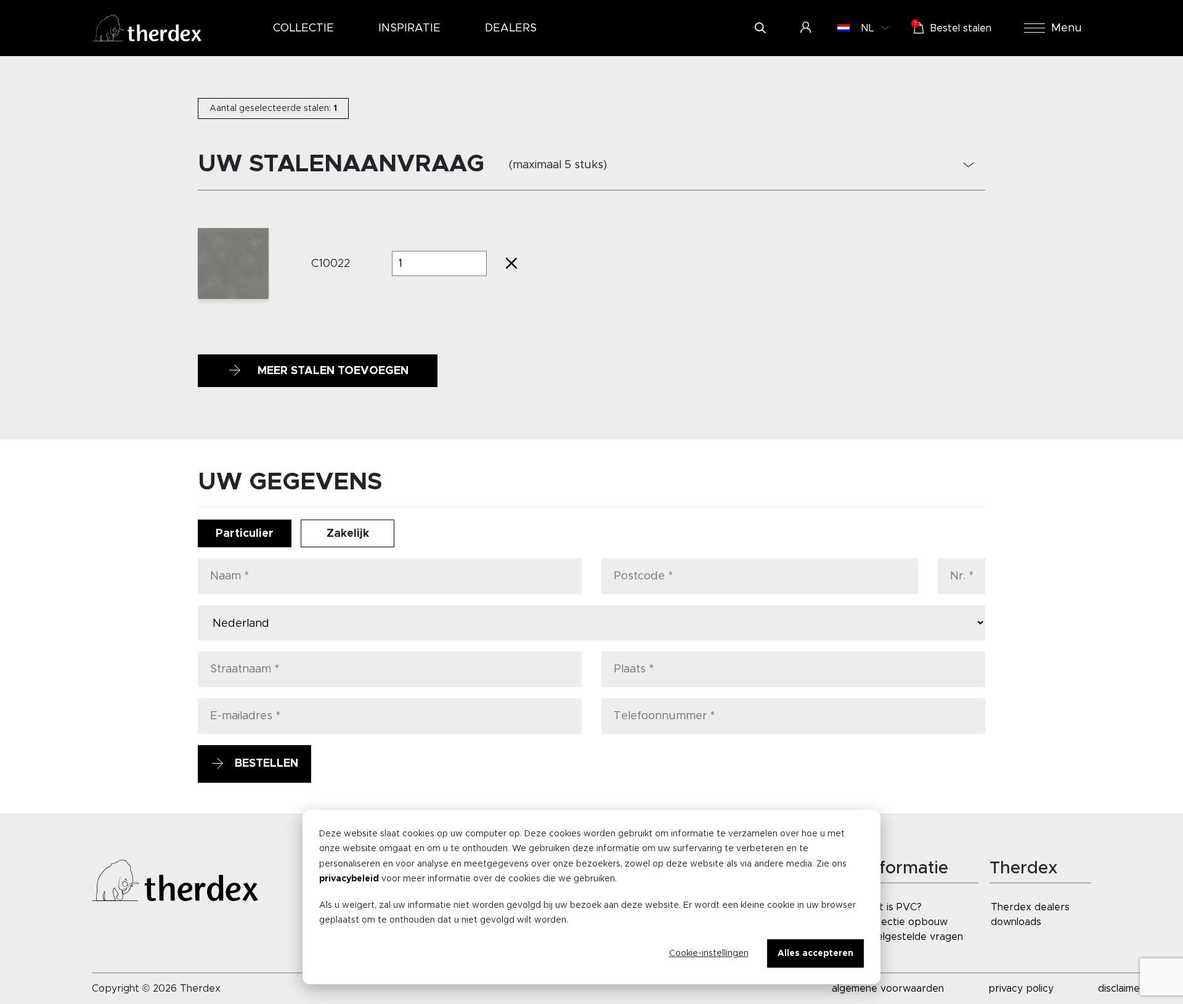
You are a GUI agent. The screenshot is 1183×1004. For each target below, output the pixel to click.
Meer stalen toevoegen (331, 371)
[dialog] (591, 897)
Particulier (245, 533)
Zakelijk (348, 533)
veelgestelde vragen (914, 937)
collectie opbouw (907, 922)
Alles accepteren (815, 953)
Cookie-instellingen (709, 953)
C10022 (330, 263)
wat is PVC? (894, 907)
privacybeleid (349, 879)
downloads (1016, 922)
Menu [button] (1066, 28)
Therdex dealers (1030, 907)
